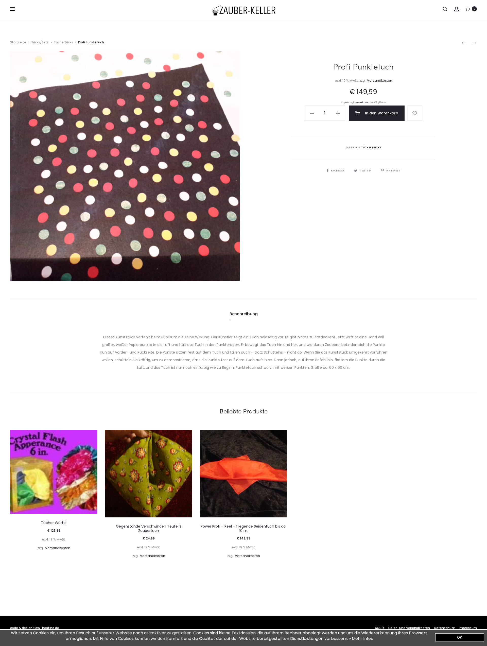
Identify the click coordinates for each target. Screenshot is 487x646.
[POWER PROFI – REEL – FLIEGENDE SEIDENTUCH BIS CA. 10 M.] (464, 42)
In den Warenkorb (381, 113)
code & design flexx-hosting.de (34, 628)
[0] (468, 8)
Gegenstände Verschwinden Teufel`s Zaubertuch (149, 528)
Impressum (468, 628)
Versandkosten (379, 80)
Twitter (366, 170)
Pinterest (393, 170)
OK (459, 637)
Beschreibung (244, 314)
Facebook (338, 170)
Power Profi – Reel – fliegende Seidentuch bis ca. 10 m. (243, 528)
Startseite (18, 42)
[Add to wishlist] (414, 113)
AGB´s (379, 628)
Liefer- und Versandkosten (409, 628)
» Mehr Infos (361, 638)
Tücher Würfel (53, 522)
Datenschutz (444, 628)
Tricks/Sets (40, 42)
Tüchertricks (63, 42)
